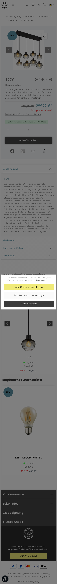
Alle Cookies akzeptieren (29, 287)
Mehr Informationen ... (40, 280)
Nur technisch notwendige (29, 295)
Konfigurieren (29, 304)
